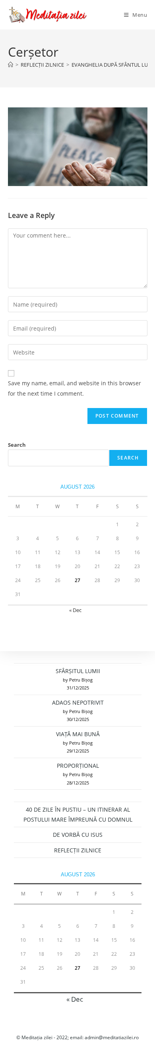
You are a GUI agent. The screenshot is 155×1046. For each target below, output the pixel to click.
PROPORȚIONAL (78, 765)
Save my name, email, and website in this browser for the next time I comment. (74, 388)
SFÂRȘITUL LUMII (78, 671)
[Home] (10, 64)
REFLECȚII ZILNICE (77, 850)
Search (17, 444)
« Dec (75, 610)
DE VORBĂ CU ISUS (78, 834)
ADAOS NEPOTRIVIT (78, 702)
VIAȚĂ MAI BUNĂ (78, 734)
